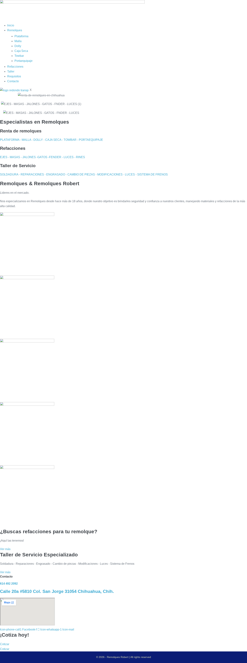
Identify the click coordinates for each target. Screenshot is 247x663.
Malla (18, 41)
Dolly (17, 46)
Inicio (10, 25)
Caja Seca (21, 50)
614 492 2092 (9, 583)
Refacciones (15, 66)
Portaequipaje (23, 60)
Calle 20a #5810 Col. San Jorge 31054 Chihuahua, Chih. (57, 591)
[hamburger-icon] (1, 21)
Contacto (13, 81)
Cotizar (4, 644)
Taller (10, 71)
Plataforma (21, 36)
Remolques (14, 30)
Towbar (19, 55)
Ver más (5, 549)
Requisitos (14, 76)
